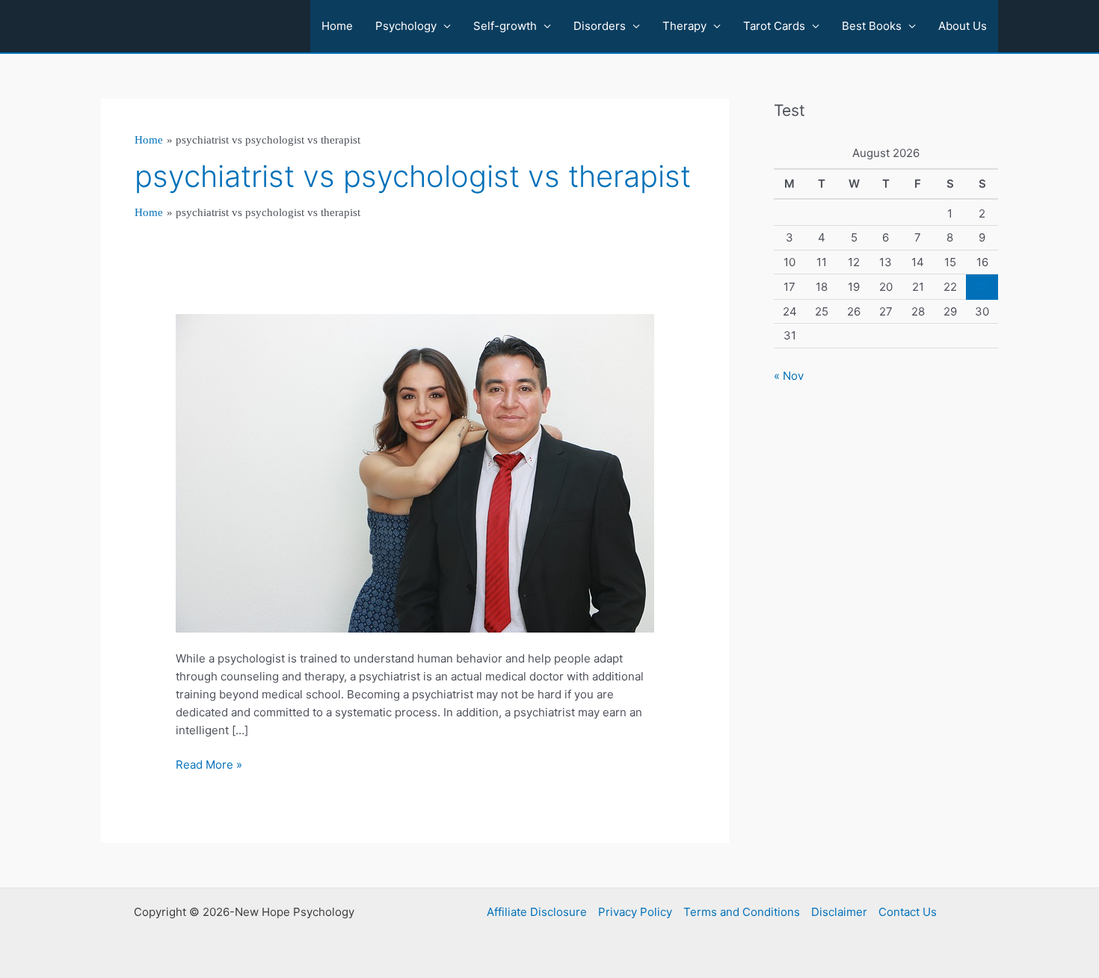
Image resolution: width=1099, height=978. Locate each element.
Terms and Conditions (741, 912)
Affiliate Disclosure (537, 912)
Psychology (406, 26)
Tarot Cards (774, 26)
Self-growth (505, 26)
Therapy (684, 26)
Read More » (209, 765)
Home (337, 26)
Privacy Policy (635, 912)
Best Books (872, 26)
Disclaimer (839, 912)
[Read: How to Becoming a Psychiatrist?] (415, 472)
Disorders (599, 26)
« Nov (789, 376)
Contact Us (907, 912)
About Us (962, 26)
